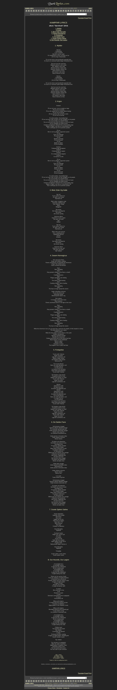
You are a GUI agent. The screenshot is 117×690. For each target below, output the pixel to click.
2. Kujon (58, 30)
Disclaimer (59, 688)
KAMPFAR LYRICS (58, 22)
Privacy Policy (51, 688)
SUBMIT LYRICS (29, 8)
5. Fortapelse (58, 35)
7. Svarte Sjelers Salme (58, 38)
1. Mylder (59, 28)
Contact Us (66, 688)
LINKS (90, 8)
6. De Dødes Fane (59, 37)
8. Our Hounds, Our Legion (58, 40)
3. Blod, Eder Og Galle (58, 32)
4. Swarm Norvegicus (58, 33)
